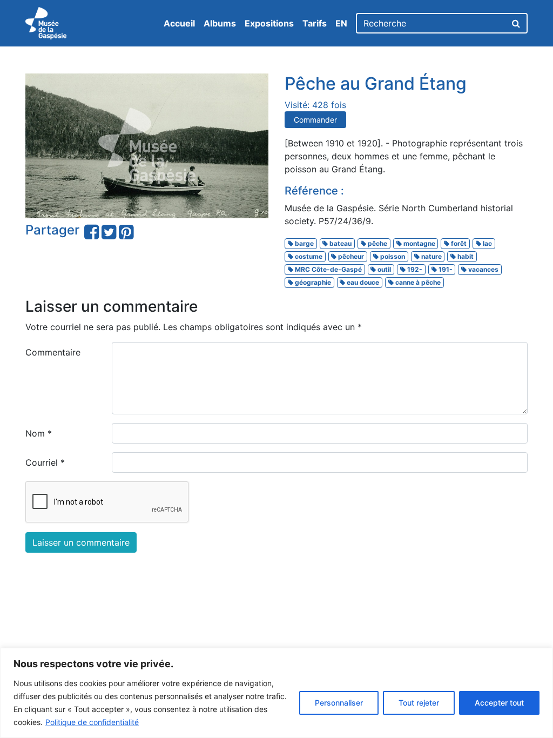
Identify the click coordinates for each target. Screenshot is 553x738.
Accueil (179, 23)
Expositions (269, 23)
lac (486, 243)
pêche (376, 243)
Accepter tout (499, 702)
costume (307, 256)
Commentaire (52, 352)
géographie (312, 282)
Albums (220, 23)
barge (303, 243)
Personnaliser (339, 702)
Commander (315, 119)
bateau (340, 243)
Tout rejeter (419, 702)
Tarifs (314, 23)
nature (431, 256)
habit (465, 256)
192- (414, 269)
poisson (392, 256)
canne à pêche (417, 282)
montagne (418, 243)
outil (383, 269)
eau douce (362, 282)
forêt (458, 243)
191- (445, 269)
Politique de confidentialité (92, 722)
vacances (482, 269)
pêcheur (350, 256)
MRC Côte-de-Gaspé (327, 269)
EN (341, 23)
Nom (38, 433)
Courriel (45, 462)
